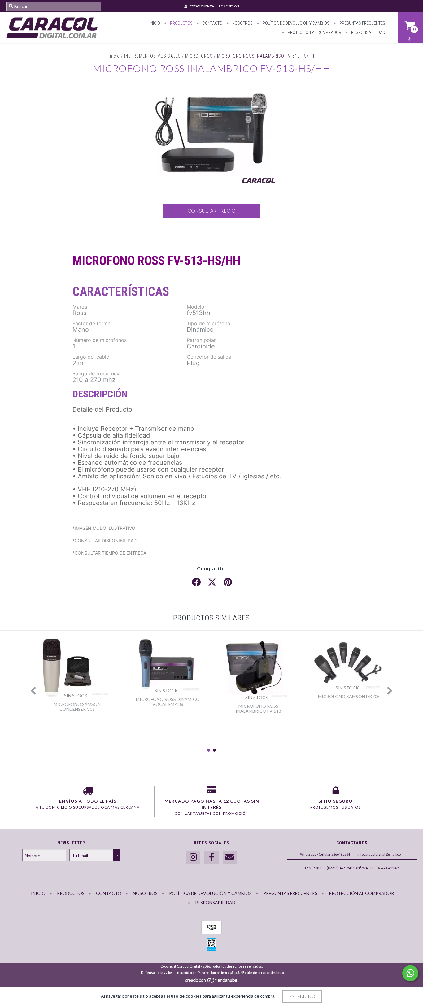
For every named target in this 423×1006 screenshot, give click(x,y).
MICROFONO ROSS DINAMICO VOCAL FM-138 (168, 702)
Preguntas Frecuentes (361, 23)
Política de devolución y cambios (295, 23)
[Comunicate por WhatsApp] (410, 973)
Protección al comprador (314, 32)
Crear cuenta (202, 6)
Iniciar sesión (227, 6)
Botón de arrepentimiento (263, 972)
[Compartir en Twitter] (212, 582)
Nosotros (242, 23)
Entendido (302, 996)
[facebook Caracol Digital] (211, 857)
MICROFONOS (199, 56)
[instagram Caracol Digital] (193, 857)
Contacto (212, 23)
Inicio (155, 23)
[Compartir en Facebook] (196, 582)
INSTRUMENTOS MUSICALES (152, 56)
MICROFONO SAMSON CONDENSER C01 (77, 707)
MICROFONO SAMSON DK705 (349, 696)
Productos (181, 23)
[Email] (230, 857)
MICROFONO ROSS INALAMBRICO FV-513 (258, 708)
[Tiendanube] (212, 982)
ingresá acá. (230, 972)
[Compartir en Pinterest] (228, 582)
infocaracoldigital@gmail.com (380, 854)
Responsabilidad (367, 32)
